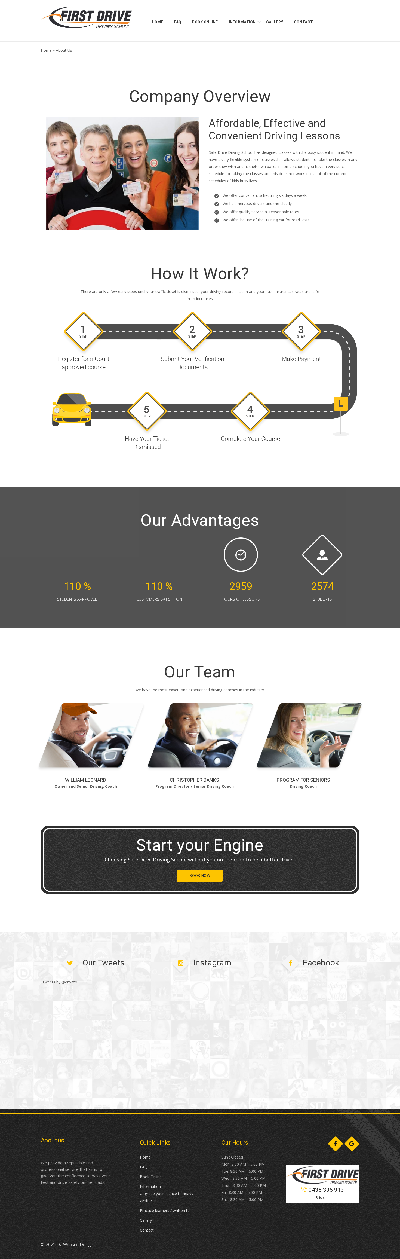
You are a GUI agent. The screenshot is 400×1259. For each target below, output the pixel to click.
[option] (91, 746)
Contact (147, 1230)
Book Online (151, 1176)
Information (150, 1186)
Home (46, 50)
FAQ (143, 1166)
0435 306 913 (326, 1190)
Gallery (146, 1220)
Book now (200, 875)
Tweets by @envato (59, 982)
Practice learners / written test (166, 1210)
